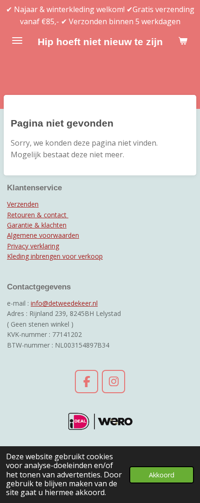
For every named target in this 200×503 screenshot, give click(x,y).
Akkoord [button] (161, 474)
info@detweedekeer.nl (64, 303)
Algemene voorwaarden (43, 235)
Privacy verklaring (33, 245)
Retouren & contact (37, 214)
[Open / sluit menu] (17, 40)
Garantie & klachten (37, 225)
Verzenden (23, 204)
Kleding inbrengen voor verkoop (55, 256)
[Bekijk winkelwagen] (183, 40)
